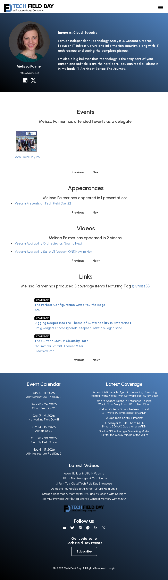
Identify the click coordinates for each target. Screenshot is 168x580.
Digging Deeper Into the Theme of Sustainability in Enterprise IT (83, 323)
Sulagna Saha (112, 328)
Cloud (78, 32)
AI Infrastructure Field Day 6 (43, 453)
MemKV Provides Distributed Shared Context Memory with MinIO (84, 499)
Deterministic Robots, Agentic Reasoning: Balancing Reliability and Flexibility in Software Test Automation (124, 393)
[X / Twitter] (33, 80)
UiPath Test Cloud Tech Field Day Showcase (84, 483)
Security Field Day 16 (44, 442)
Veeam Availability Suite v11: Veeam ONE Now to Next (54, 252)
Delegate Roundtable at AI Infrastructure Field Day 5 (84, 488)
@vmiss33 (141, 286)
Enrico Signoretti (66, 328)
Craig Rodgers (44, 328)
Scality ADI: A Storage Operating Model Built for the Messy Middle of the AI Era (124, 433)
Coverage (42, 300)
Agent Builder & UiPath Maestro (84, 473)
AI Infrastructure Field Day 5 (43, 397)
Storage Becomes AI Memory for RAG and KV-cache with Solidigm (84, 494)
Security (90, 32)
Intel (37, 310)
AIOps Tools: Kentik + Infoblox (124, 418)
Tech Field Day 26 (26, 157)
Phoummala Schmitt (48, 346)
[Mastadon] (88, 528)
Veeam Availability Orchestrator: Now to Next (48, 243)
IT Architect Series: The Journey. (101, 69)
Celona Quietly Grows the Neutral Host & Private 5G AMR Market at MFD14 (124, 411)
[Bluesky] (72, 528)
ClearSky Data (44, 351)
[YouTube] (64, 528)
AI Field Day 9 (43, 431)
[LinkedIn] (25, 80)
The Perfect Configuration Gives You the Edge (69, 305)
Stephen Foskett (90, 328)
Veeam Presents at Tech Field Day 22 (43, 203)
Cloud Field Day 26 (43, 408)
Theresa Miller (73, 346)
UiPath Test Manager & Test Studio (84, 478)
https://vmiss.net (29, 73)
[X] (103, 528)
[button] (161, 7)
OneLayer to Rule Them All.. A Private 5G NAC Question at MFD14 (124, 424)
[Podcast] (95, 528)
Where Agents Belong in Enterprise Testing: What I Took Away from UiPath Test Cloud (124, 402)
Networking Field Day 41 (44, 419)
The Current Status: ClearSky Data (61, 341)
